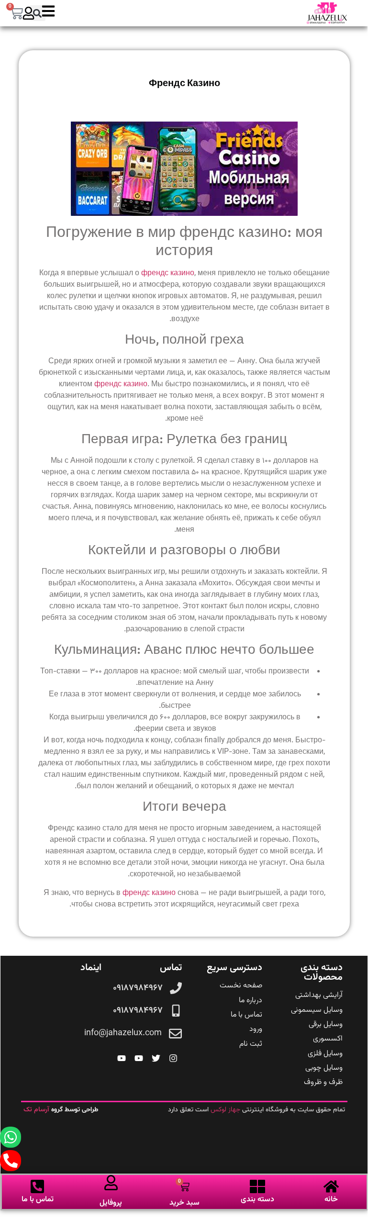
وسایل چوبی (324, 1068)
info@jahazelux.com (123, 1033)
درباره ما (250, 1001)
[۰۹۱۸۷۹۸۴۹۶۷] (176, 988)
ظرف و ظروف (323, 1082)
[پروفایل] (111, 1182)
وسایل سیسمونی (317, 1010)
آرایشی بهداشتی (319, 995)
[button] (37, 13)
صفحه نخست (241, 986)
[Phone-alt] (10, 1160)
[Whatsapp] (10, 1137)
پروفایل (111, 1203)
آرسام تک (37, 1110)
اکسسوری (328, 1039)
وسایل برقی (326, 1024)
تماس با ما (246, 1015)
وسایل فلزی (325, 1054)
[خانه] (331, 1186)
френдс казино (167, 274)
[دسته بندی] (257, 1186)
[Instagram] (173, 1058)
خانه (331, 1200)
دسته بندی (257, 1200)
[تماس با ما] (37, 1186)
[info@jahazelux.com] (175, 1033)
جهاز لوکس (225, 1110)
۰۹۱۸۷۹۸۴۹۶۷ (138, 988)
